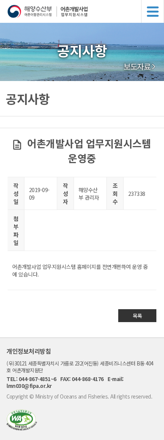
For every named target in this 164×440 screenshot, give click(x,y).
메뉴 (152, 11)
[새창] (21, 428)
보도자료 (137, 66)
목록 (137, 315)
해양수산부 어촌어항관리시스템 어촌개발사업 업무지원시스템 (86, 11)
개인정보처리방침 (28, 351)
